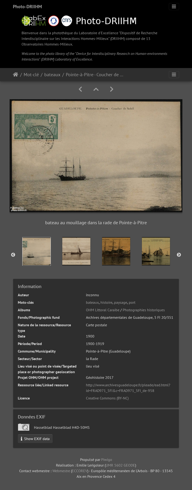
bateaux (52, 75)
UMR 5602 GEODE (120, 465)
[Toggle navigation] (174, 6)
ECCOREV (79, 470)
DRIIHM (117, 38)
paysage (120, 302)
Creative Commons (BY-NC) (107, 398)
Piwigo (106, 459)
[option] (36, 251)
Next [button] (179, 255)
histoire (106, 302)
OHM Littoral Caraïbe (102, 310)
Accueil (15, 74)
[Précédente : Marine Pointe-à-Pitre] (80, 89)
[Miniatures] (96, 89)
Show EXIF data (36, 438)
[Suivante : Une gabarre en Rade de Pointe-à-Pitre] (111, 89)
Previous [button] (13, 255)
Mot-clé (31, 75)
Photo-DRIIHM (27, 7)
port (132, 302)
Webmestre (61, 470)
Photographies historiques (144, 310)
